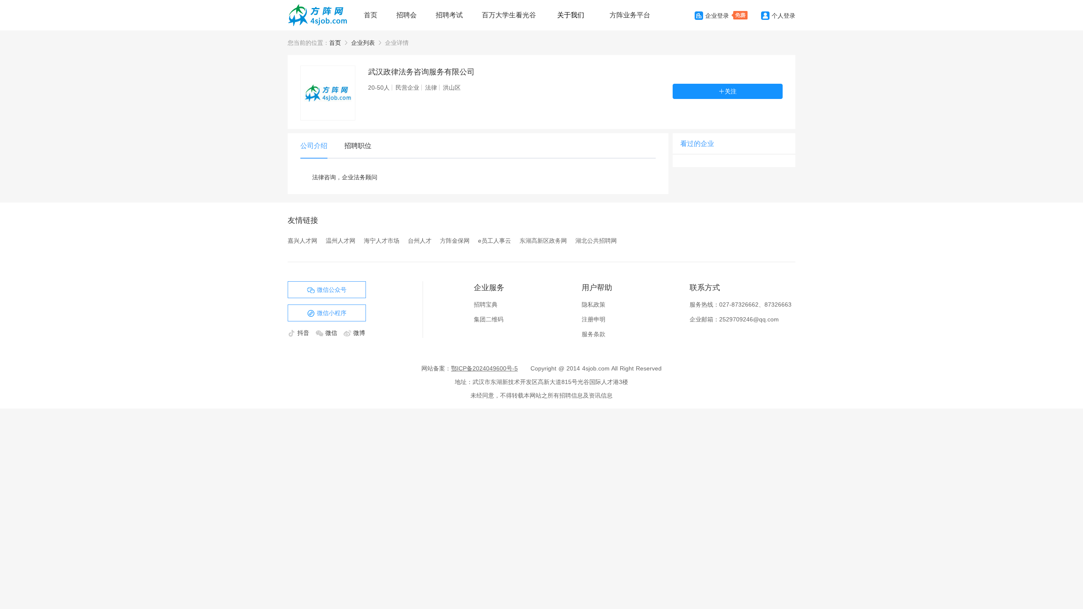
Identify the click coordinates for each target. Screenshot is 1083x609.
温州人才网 (340, 240)
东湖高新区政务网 (543, 240)
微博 (359, 332)
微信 (332, 332)
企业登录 (717, 15)
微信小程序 (331, 313)
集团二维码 (488, 319)
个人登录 (783, 15)
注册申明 (593, 319)
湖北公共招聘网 (596, 240)
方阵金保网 (455, 240)
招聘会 (406, 15)
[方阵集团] (321, 15)
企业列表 (363, 42)
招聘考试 (449, 15)
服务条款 (593, 334)
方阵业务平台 (630, 15)
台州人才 (420, 240)
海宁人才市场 (381, 240)
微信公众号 (331, 289)
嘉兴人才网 (302, 240)
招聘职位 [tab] (357, 145)
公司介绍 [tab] (313, 145)
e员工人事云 (494, 240)
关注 (731, 91)
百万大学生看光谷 (509, 15)
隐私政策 (593, 304)
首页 (370, 15)
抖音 (304, 332)
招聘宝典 (486, 304)
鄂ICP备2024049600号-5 (484, 368)
